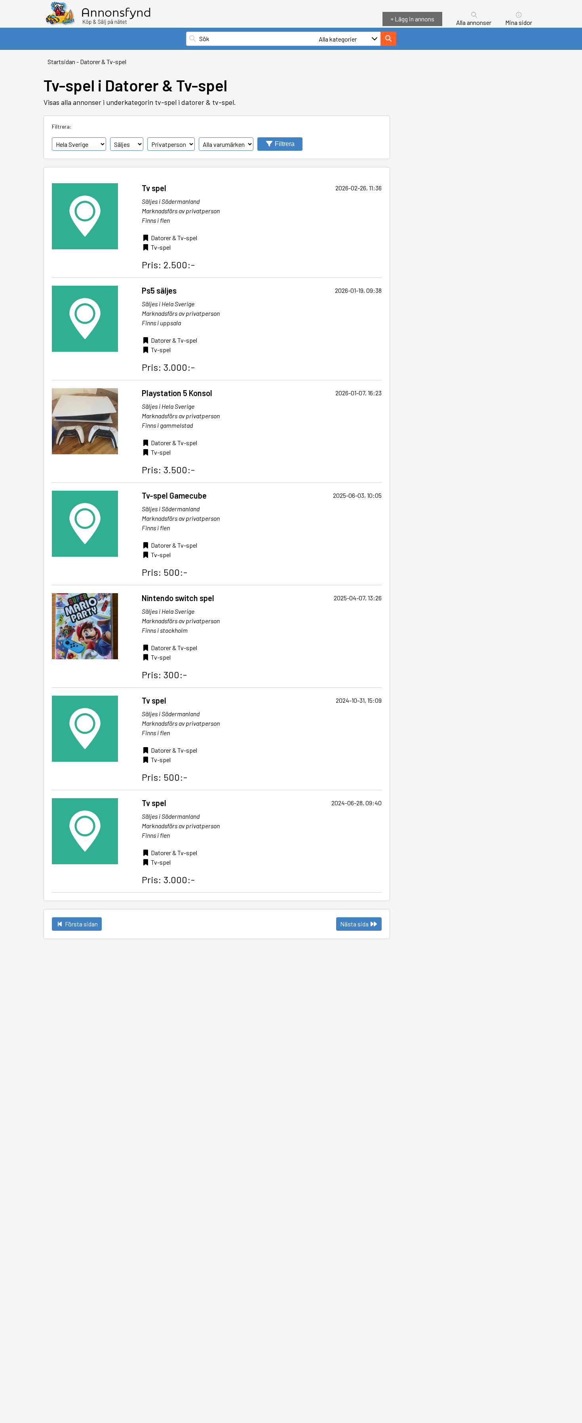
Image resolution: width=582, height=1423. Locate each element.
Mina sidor (518, 22)
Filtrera (284, 143)
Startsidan (61, 61)
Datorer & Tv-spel (103, 61)
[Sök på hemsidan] (388, 39)
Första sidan (81, 924)
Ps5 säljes (159, 290)
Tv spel (154, 188)
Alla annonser (473, 22)
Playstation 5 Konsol (177, 393)
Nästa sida (355, 924)
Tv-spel (161, 247)
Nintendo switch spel (178, 598)
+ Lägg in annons (412, 19)
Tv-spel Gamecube (174, 495)
